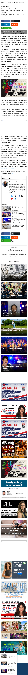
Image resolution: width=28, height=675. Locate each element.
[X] (15, 196)
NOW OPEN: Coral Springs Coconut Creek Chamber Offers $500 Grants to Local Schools (19, 209)
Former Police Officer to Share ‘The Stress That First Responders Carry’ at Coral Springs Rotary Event (19, 221)
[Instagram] (22, 196)
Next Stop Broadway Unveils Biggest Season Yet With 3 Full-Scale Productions (18, 215)
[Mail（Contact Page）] (12, 196)
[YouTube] (12, 199)
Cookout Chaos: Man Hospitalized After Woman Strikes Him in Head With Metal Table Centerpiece (13, 312)
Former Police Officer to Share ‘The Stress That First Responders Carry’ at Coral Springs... (14, 366)
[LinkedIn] (15, 199)
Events (9, 2)
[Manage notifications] (4, 671)
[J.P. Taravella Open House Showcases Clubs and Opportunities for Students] (14, 290)
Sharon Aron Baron (8, 14)
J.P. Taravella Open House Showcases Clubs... (11, 663)
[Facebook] (18, 196)
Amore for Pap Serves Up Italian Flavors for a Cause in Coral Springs (18, 226)
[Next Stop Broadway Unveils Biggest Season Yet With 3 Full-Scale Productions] (14, 345)
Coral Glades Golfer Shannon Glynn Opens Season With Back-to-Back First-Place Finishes (14, 330)
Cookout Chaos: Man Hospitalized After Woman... (11, 670)
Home (2, 2)
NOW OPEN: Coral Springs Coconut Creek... (11, 656)
